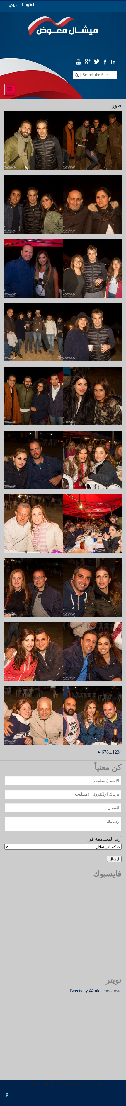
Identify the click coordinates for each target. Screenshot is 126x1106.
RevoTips (19, 1096)
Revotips (114, 1083)
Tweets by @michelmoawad (95, 990)
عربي (13, 4)
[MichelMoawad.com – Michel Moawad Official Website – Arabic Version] (63, 28)
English (28, 4)
